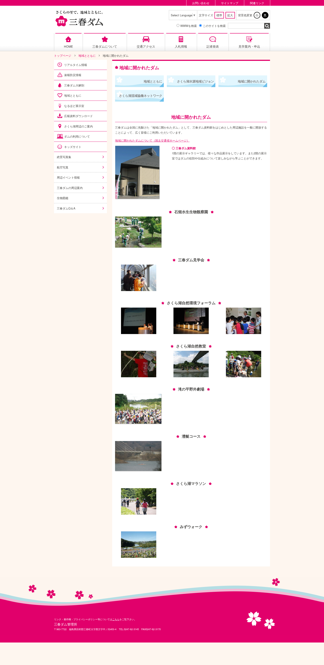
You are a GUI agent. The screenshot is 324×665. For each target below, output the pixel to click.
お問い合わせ (200, 3)
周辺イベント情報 (68, 177)
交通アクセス (146, 46)
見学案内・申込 (249, 46)
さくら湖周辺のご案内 (78, 126)
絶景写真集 (64, 157)
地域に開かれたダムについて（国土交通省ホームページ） (152, 140)
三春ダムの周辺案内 (70, 188)
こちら (115, 619)
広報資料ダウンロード (78, 116)
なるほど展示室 (74, 106)
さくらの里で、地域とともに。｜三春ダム (79, 18)
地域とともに (87, 55)
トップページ (62, 55)
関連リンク (257, 3)
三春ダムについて (104, 46)
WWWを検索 (188, 26)
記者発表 (213, 46)
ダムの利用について (77, 136)
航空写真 (62, 167)
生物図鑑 (62, 198)
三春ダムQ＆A (66, 208)
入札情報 (181, 46)
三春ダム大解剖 (74, 85)
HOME (68, 46)
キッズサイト (72, 147)
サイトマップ (229, 3)
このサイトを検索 (214, 26)
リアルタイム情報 (75, 65)
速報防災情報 (72, 75)
